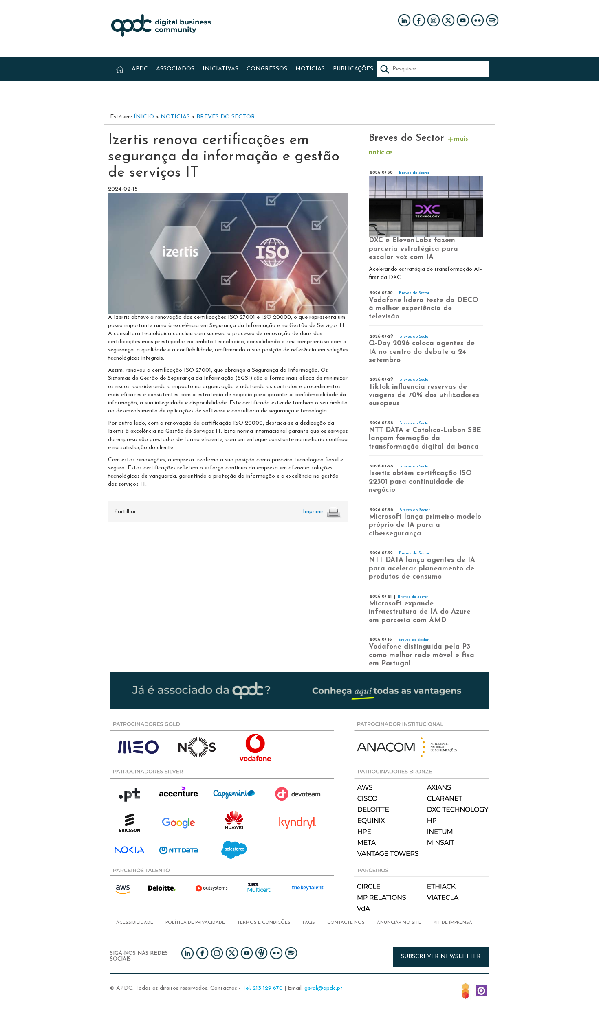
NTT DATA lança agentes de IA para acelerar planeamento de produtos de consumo (422, 568)
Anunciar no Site (399, 923)
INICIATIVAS (220, 69)
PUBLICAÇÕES (353, 69)
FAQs (309, 923)
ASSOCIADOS (175, 69)
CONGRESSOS (267, 69)
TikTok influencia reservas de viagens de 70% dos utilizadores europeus (424, 395)
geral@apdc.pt (323, 988)
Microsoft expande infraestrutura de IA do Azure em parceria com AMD (420, 612)
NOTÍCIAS (310, 69)
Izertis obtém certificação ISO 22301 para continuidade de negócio (420, 482)
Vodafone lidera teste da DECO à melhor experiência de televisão (423, 308)
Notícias (175, 117)
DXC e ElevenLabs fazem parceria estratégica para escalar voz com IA (413, 249)
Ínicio (144, 117)
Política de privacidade (195, 923)
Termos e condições (264, 923)
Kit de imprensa (453, 923)
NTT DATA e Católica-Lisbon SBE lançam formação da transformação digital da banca (425, 438)
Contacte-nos (346, 923)
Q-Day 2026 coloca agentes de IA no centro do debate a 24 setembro (422, 352)
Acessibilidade (134, 923)
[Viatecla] (465, 990)
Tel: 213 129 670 (262, 988)
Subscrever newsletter (441, 957)
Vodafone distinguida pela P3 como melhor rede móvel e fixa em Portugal (421, 655)
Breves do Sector (225, 117)
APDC (140, 69)
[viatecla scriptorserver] (481, 990)
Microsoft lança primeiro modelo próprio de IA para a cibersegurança (425, 525)
